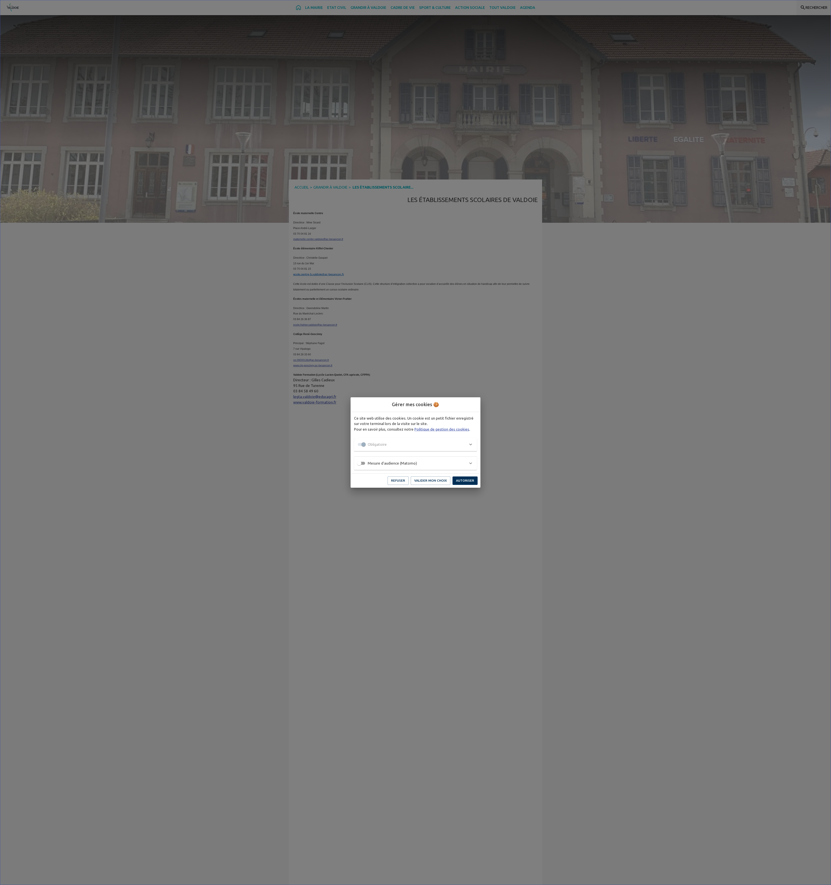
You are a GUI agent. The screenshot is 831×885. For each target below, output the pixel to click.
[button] (415, 444)
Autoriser (465, 480)
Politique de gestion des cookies (441, 429)
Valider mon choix (430, 480)
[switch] (359, 463)
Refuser (398, 480)
